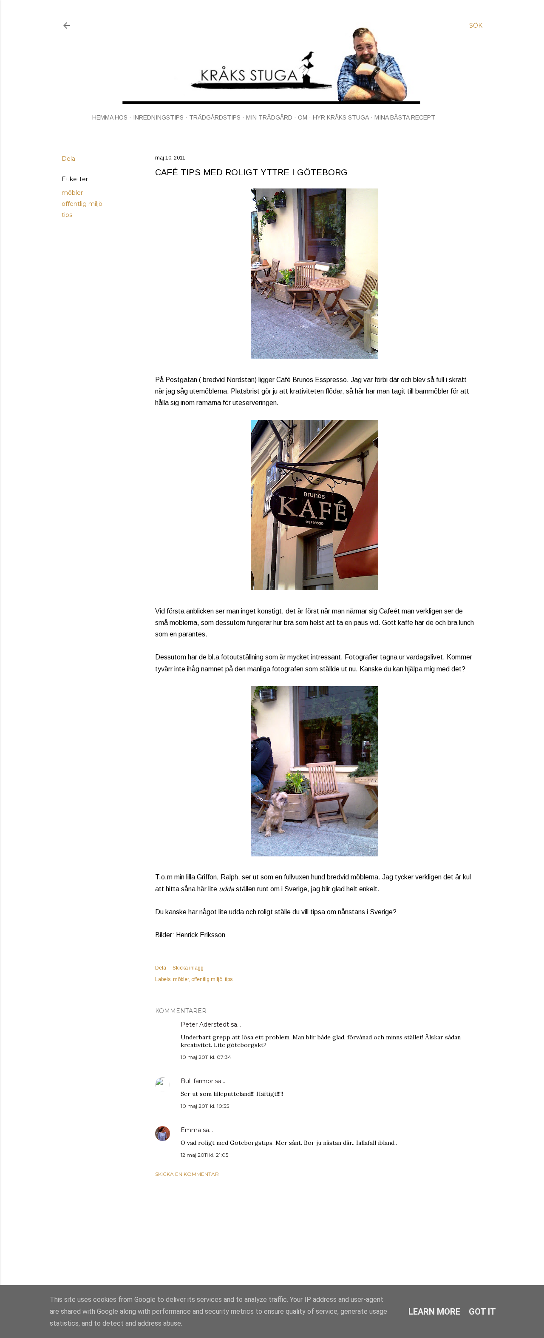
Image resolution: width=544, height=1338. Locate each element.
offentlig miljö (82, 204)
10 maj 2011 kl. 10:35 (205, 1106)
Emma (191, 1130)
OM (302, 117)
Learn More (434, 1312)
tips (67, 215)
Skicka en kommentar (187, 1174)
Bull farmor (197, 1081)
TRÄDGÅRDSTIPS (215, 117)
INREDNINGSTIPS (158, 117)
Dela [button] (68, 159)
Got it (482, 1312)
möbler (72, 193)
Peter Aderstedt (205, 1024)
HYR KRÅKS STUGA (341, 117)
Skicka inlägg (188, 968)
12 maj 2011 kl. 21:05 (204, 1155)
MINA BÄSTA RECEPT (404, 117)
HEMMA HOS (110, 117)
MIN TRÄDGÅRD (269, 117)
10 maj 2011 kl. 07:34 (206, 1057)
